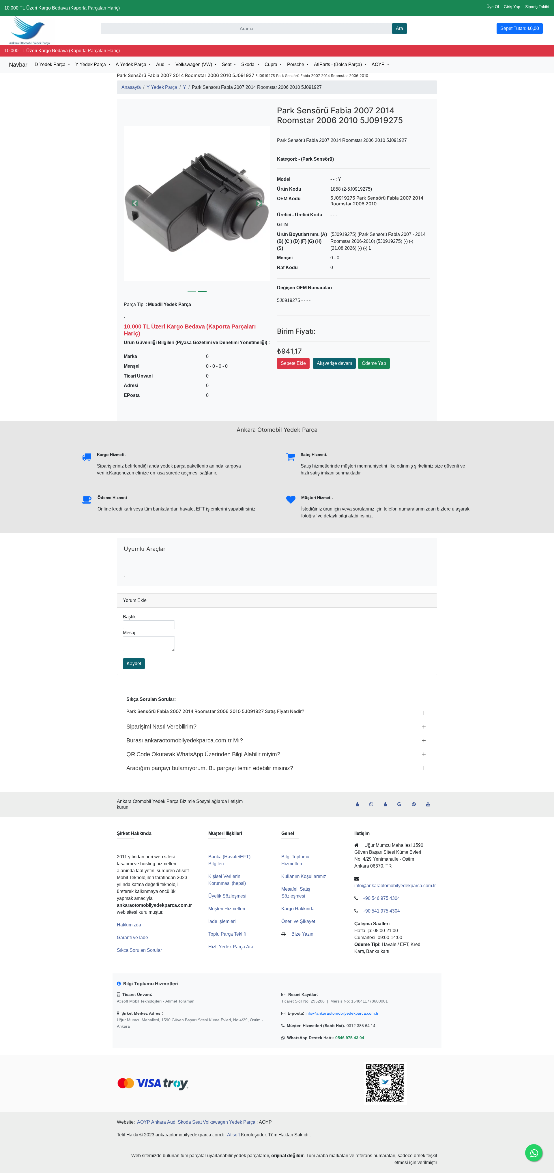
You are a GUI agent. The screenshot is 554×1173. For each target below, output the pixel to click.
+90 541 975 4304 (381, 911)
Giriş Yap (512, 7)
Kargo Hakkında (298, 908)
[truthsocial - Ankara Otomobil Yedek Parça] (359, 804)
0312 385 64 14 (361, 1026)
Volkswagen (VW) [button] (194, 64)
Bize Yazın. (303, 934)
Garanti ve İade (132, 937)
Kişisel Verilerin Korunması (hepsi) (227, 880)
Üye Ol (492, 7)
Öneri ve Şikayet (298, 921)
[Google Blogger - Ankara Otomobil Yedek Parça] (401, 804)
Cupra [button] (271, 64)
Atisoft (233, 1134)
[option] (197, 203)
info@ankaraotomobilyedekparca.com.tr (342, 1013)
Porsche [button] (296, 64)
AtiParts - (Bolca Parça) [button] (338, 64)
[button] (197, 203)
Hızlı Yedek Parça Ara (230, 946)
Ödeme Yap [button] (374, 363)
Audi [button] (161, 64)
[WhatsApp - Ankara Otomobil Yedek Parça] (373, 804)
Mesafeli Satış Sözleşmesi (295, 892)
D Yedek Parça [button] (51, 64)
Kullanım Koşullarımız (303, 876)
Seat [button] (227, 64)
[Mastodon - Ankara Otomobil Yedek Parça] (387, 804)
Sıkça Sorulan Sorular (139, 950)
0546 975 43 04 (349, 1038)
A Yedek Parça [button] (131, 64)
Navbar (18, 65)
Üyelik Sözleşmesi (227, 896)
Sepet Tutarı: (519, 28)
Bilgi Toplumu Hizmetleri (295, 860)
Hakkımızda (129, 924)
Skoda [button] (248, 64)
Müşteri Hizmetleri (226, 908)
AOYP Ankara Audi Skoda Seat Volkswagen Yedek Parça (196, 1122)
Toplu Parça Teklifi (227, 934)
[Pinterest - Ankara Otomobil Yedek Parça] (416, 804)
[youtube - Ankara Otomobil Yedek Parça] (430, 804)
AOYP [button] (379, 64)
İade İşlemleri (222, 921)
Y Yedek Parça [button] (91, 64)
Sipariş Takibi (537, 7)
